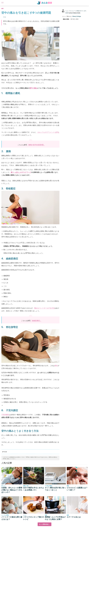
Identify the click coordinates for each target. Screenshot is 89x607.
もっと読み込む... (44, 524)
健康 (2, 8)
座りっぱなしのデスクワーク (21, 172)
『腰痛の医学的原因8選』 (36, 145)
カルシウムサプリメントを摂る (48, 132)
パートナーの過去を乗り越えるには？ (11, 518)
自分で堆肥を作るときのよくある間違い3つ (33, 489)
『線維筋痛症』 (36, 321)
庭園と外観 (25, 485)
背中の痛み (33, 88)
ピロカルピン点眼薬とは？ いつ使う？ (77, 489)
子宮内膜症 (5, 415)
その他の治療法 (48, 485)
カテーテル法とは (74, 517)
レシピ (24, 515)
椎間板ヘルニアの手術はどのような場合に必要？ (55, 518)
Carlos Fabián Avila (74, 13)
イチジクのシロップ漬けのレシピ (33, 518)
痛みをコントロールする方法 (44, 308)
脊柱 (56, 365)
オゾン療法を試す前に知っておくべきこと (55, 489)
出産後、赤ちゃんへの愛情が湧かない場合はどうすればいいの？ (11, 490)
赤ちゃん (3, 485)
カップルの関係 (5, 515)
